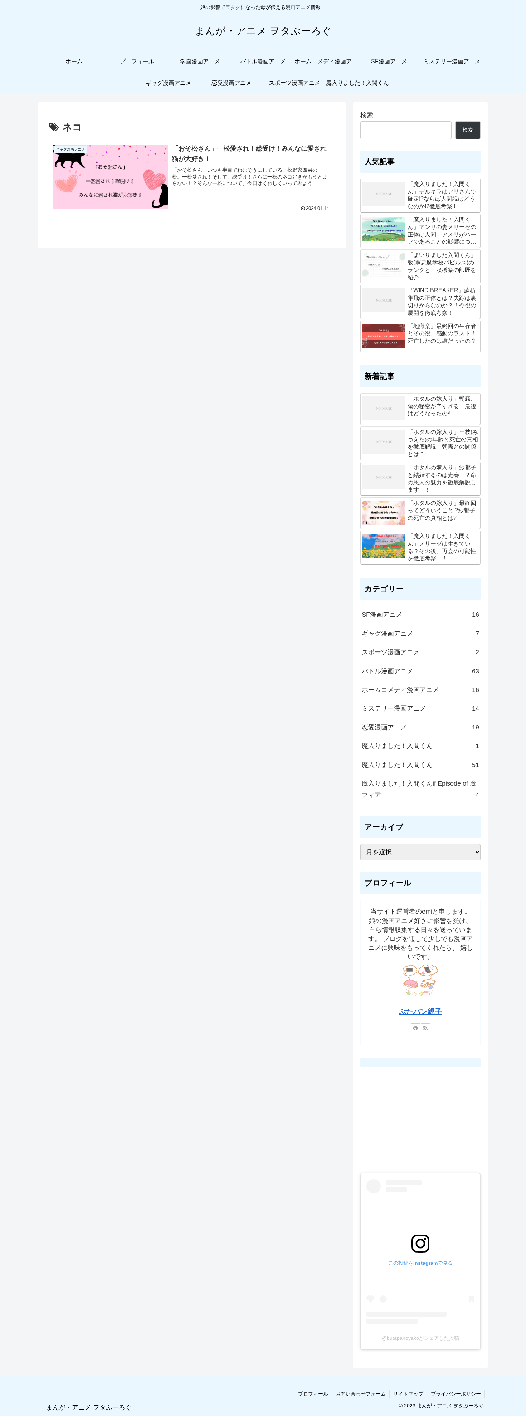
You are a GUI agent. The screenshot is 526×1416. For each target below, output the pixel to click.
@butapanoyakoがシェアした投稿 (420, 1338)
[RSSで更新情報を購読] (425, 1027)
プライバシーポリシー (456, 1394)
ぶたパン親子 (420, 1011)
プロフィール (313, 1394)
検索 (366, 115)
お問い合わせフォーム (361, 1394)
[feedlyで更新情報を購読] (415, 1027)
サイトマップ (408, 1394)
